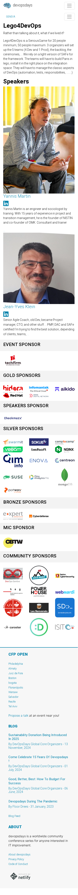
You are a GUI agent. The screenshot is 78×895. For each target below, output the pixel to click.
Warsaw (13, 692)
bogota (12, 682)
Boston (12, 678)
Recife (12, 701)
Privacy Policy (16, 859)
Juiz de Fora (15, 673)
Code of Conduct (18, 864)
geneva (10, 16)
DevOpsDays (22, 5)
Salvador (13, 696)
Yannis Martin (17, 196)
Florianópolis (15, 687)
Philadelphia (15, 663)
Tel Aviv (12, 706)
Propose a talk (18, 715)
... (4, 230)
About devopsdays (19, 854)
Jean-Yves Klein (19, 306)
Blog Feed (14, 816)
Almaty (12, 668)
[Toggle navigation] (69, 6)
